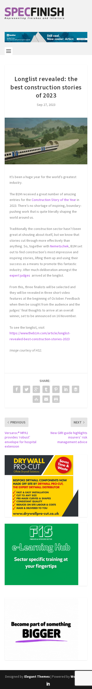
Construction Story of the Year (54, 199)
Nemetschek (59, 246)
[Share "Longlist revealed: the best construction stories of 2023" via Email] (46, 399)
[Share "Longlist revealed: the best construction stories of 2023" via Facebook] (17, 389)
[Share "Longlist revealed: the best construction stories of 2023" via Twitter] (26, 389)
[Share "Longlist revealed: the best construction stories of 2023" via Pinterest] (56, 389)
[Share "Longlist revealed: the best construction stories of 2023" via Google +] (36, 389)
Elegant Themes (37, 677)
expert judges (21, 275)
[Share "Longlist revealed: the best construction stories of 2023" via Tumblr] (46, 389)
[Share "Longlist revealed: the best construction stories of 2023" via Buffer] (75, 389)
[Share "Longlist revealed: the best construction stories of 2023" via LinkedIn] (66, 389)
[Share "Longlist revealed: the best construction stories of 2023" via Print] (56, 399)
